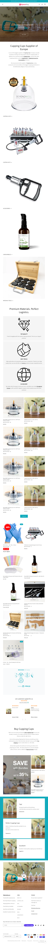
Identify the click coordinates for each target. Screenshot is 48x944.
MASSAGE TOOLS (7, 300)
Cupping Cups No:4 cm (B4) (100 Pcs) (31, 507)
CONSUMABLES (7, 254)
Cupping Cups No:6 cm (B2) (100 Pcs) (31, 448)
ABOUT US (19, 897)
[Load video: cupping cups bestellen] (24, 876)
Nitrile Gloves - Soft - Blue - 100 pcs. (9, 545)
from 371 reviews (23, 702)
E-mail (32, 911)
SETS (18, 903)
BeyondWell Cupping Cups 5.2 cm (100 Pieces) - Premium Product (11, 479)
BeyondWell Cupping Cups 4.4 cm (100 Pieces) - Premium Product (11, 508)
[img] (24, 701)
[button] (2, 4)
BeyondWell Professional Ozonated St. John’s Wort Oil (34, 576)
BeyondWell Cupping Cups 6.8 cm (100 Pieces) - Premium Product (11, 420)
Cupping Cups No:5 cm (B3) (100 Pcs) (31, 478)
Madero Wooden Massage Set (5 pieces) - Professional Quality (34, 633)
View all (24, 516)
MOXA (18, 912)
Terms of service (35, 940)
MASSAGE (19, 909)
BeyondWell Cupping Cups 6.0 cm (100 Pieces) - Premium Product (11, 449)
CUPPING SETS (7, 162)
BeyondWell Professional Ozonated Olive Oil (11, 603)
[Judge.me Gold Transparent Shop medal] (20, 675)
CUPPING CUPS (7, 116)
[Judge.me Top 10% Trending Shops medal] (27, 680)
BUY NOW (24, 34)
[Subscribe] (21, 925)
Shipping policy (42, 940)
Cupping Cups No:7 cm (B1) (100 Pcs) (31, 419)
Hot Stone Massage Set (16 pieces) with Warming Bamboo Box (12, 633)
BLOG (18, 917)
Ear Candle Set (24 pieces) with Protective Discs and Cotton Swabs (12, 577)
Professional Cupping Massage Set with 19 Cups (33, 545)
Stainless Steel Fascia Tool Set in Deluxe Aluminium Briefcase (33, 604)
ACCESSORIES (6, 208)
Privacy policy (29, 940)
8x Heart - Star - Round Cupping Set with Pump (11, 662)
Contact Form (34, 913)
